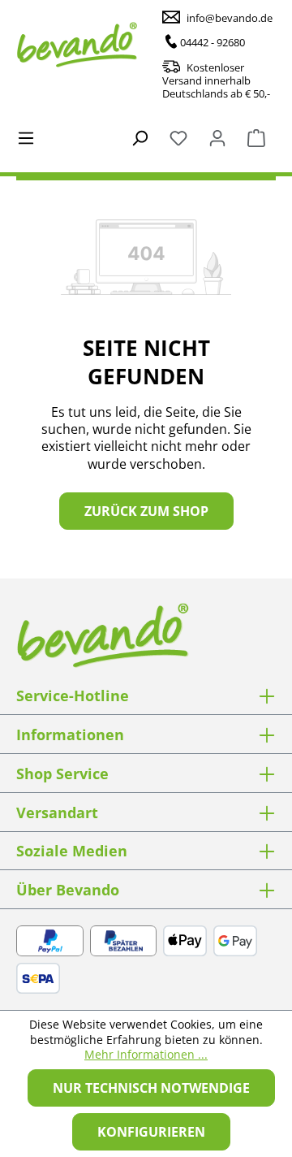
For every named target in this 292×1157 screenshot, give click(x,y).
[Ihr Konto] (217, 136)
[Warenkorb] (256, 136)
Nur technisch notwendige (151, 1088)
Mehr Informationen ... (146, 1054)
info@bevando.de (230, 18)
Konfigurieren (151, 1132)
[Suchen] (139, 136)
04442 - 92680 (212, 42)
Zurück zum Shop (146, 511)
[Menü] (25, 136)
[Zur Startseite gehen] (97, 44)
